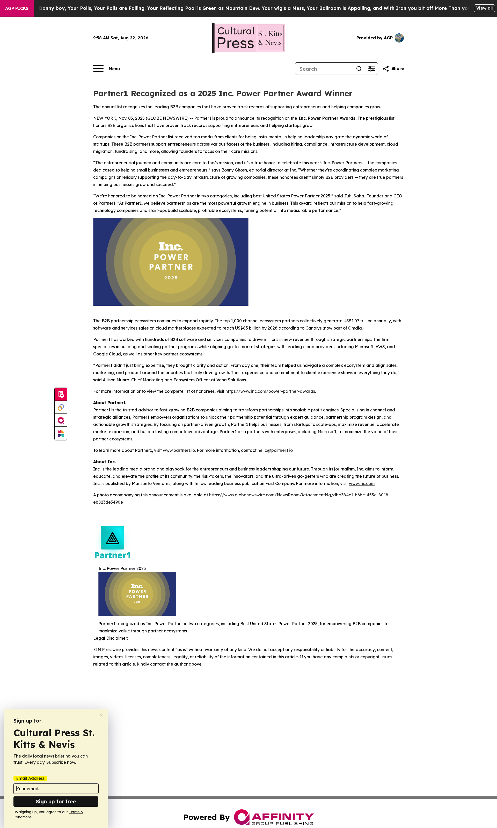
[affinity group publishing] (61, 420)
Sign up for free (56, 801)
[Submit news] (61, 394)
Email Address (30, 778)
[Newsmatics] (61, 433)
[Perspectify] (61, 407)
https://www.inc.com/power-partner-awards (270, 391)
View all (484, 8)
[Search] (359, 69)
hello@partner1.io (275, 450)
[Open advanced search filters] (371, 69)
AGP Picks (16, 8)
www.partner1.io (179, 450)
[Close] (101, 715)
